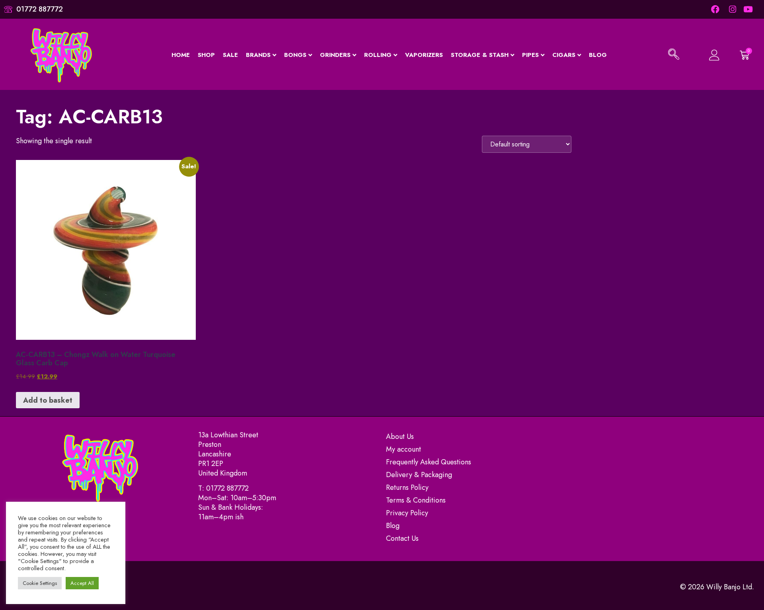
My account (403, 449)
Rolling (378, 55)
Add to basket (47, 400)
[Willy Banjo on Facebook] (715, 9)
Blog (598, 55)
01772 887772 (227, 488)
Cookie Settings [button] (40, 583)
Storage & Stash (480, 55)
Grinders (335, 55)
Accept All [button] (82, 583)
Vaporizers (424, 55)
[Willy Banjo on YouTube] (749, 9)
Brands (258, 55)
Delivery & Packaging (419, 475)
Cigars (563, 55)
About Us (400, 436)
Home (181, 55)
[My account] (709, 55)
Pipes (530, 55)
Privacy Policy (407, 513)
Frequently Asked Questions (428, 462)
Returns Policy (407, 487)
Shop (206, 55)
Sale (230, 55)
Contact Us (402, 538)
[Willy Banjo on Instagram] (732, 9)
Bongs (295, 55)
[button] (674, 55)
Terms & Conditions (416, 500)
